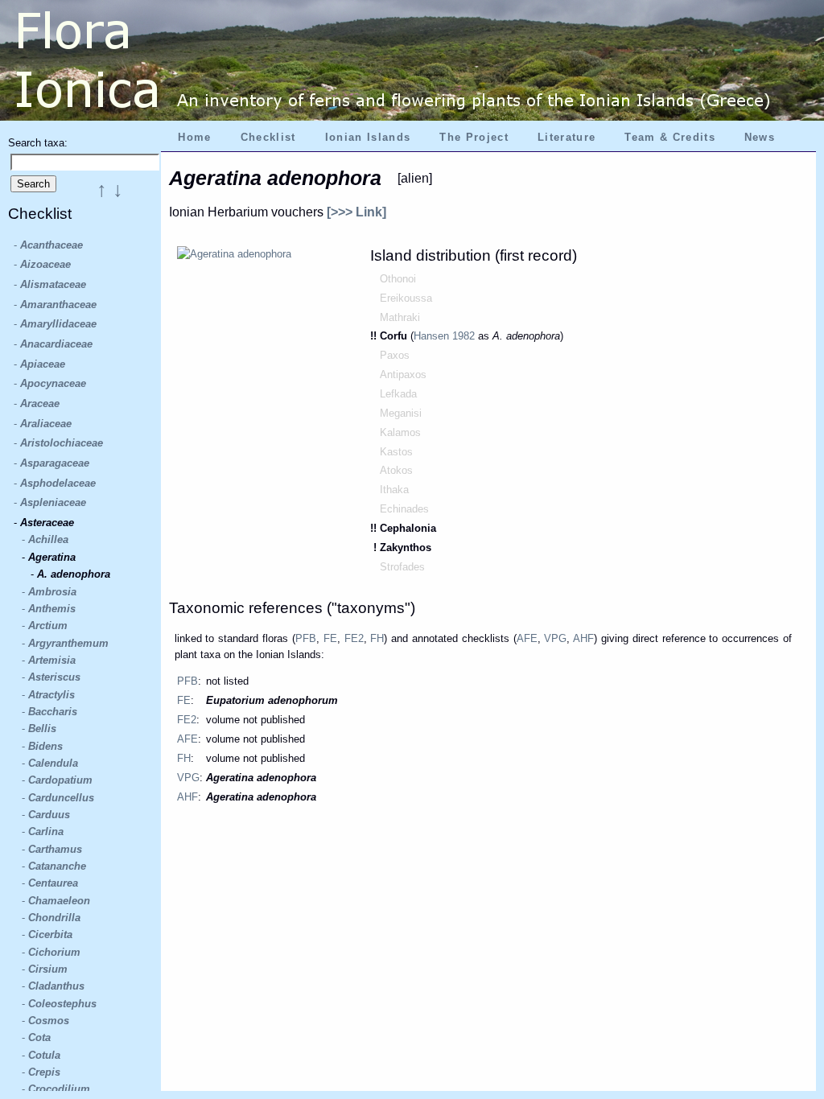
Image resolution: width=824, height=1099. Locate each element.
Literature (566, 137)
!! (375, 336)
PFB (305, 638)
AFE (527, 638)
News (759, 137)
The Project (474, 137)
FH (377, 638)
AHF (583, 638)
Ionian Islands (368, 137)
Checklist (268, 137)
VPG (555, 638)
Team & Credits (669, 137)
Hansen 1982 (444, 336)
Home (194, 137)
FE (330, 638)
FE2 (354, 638)
